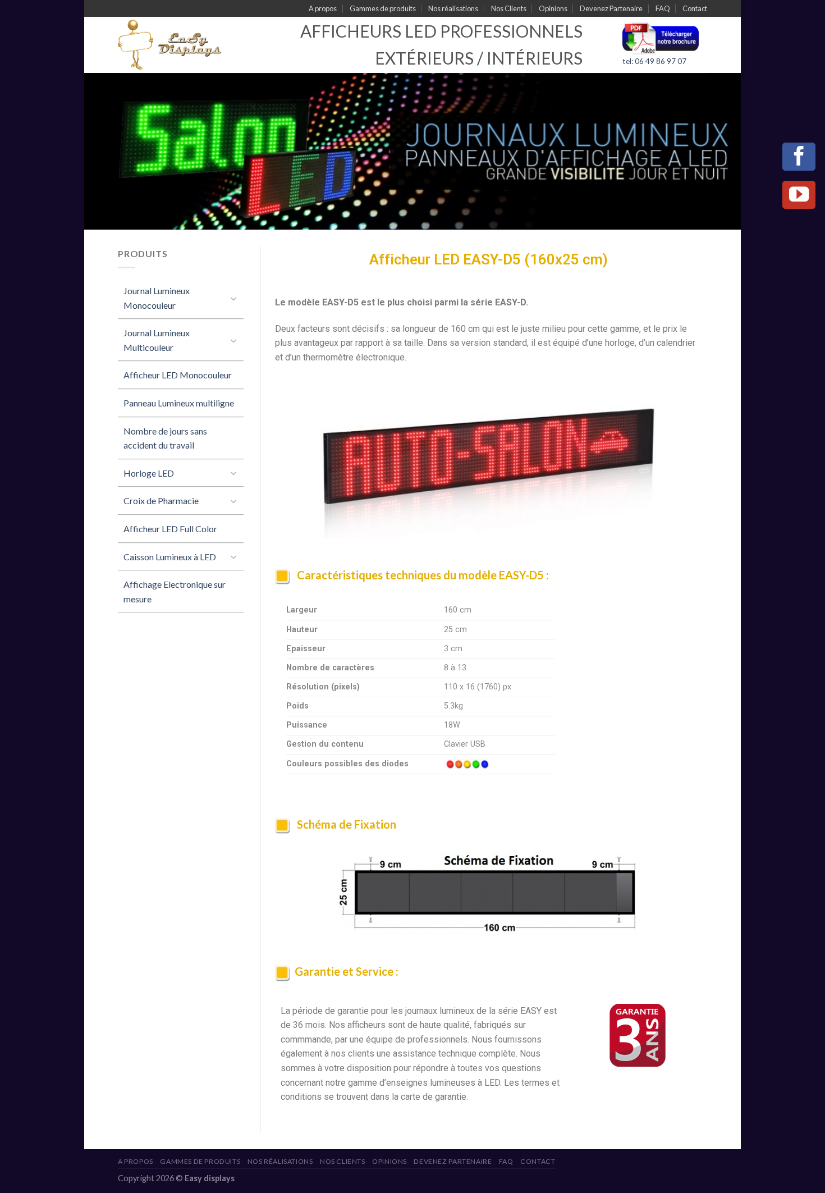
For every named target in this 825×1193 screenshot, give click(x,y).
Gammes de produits (383, 8)
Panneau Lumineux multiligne (178, 402)
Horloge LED (148, 473)
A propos (323, 8)
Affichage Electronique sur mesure (174, 591)
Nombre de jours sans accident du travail (165, 438)
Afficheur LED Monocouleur (177, 374)
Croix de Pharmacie (161, 500)
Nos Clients (508, 8)
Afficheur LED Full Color (170, 528)
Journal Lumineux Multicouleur (156, 340)
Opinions (553, 8)
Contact (694, 8)
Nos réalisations (453, 8)
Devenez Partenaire (611, 8)
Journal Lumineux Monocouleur (156, 297)
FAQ (663, 8)
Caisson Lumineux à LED (169, 556)
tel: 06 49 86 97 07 (654, 61)
